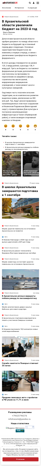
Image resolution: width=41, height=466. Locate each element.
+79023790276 (19, 416)
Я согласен (20, 459)
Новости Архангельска (11, 16)
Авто (6, 237)
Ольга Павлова (9, 32)
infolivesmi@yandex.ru (19, 419)
